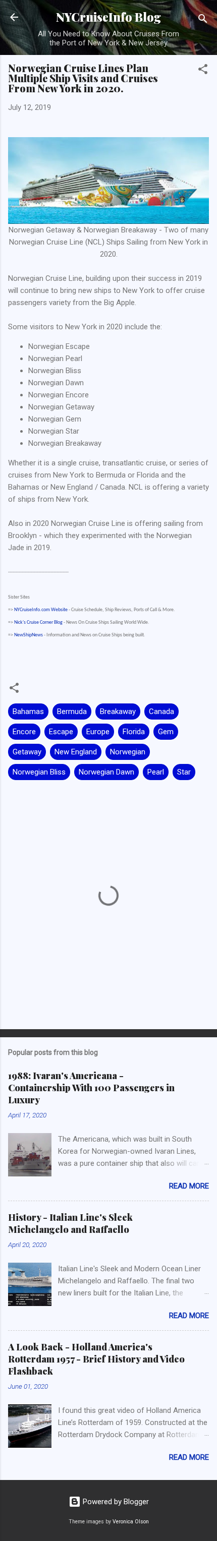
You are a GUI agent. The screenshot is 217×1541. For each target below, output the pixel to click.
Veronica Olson (131, 1521)
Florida (134, 731)
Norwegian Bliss (39, 772)
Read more (189, 1186)
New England (76, 751)
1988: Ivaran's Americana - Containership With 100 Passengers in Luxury (91, 1088)
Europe (98, 731)
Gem (166, 731)
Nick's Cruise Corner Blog (38, 622)
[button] (203, 71)
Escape (61, 731)
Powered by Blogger (115, 1501)
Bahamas (28, 711)
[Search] (203, 20)
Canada (161, 711)
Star (184, 772)
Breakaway (118, 711)
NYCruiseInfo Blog (108, 17)
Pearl (155, 772)
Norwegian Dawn (106, 772)
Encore (24, 731)
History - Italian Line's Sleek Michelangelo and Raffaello (70, 1223)
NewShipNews (28, 635)
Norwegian (127, 751)
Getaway (27, 751)
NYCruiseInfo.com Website (41, 610)
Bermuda (72, 711)
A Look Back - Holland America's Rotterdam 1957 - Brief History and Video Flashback (96, 1359)
